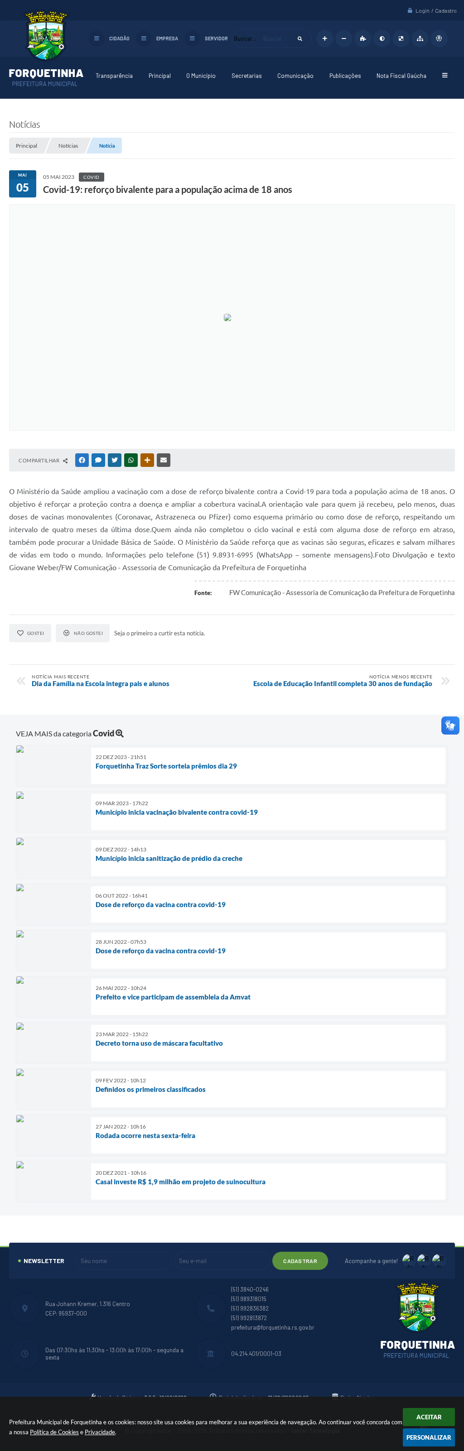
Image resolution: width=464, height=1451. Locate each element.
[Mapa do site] (420, 38)
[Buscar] (300, 38)
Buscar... (245, 38)
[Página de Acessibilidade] (439, 38)
